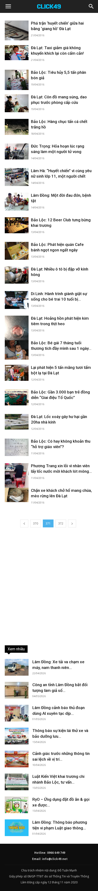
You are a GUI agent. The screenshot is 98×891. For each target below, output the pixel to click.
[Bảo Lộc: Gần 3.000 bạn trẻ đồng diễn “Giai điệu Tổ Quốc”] (17, 397)
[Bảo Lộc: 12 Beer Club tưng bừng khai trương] (17, 225)
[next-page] (72, 523)
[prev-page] (24, 523)
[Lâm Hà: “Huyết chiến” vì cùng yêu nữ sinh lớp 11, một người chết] (17, 177)
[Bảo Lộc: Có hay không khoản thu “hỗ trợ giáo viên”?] (17, 447)
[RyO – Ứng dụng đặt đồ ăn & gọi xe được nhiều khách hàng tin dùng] (17, 804)
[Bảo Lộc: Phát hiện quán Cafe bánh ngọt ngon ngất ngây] (17, 251)
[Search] (91, 6)
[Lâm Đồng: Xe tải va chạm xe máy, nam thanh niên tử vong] (17, 667)
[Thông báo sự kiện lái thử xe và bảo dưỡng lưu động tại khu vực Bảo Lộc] (17, 736)
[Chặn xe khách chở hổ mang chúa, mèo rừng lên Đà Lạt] (17, 495)
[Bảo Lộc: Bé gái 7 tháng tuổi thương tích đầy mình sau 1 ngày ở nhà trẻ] (17, 350)
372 (60, 523)
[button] (8, 6)
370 (35, 523)
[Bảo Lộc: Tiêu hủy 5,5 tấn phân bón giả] (17, 80)
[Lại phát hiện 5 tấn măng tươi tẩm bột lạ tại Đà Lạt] (17, 373)
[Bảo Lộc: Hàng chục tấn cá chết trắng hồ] (17, 127)
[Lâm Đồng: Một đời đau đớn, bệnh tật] (17, 202)
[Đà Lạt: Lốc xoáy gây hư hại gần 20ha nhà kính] (17, 422)
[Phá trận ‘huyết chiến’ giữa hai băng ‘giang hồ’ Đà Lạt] (17, 30)
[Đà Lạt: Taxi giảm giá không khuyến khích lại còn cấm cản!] (17, 52)
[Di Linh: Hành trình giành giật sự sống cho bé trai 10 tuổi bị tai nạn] (17, 300)
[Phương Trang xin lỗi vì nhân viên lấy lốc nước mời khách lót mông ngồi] (17, 477)
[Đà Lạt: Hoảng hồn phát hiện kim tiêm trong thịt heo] (17, 331)
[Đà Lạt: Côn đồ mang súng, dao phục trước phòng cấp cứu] (17, 103)
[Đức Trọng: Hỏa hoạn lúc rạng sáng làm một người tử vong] (17, 151)
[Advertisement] (49, 585)
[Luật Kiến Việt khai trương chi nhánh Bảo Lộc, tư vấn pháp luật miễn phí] (17, 782)
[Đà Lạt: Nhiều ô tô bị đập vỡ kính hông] (17, 275)
